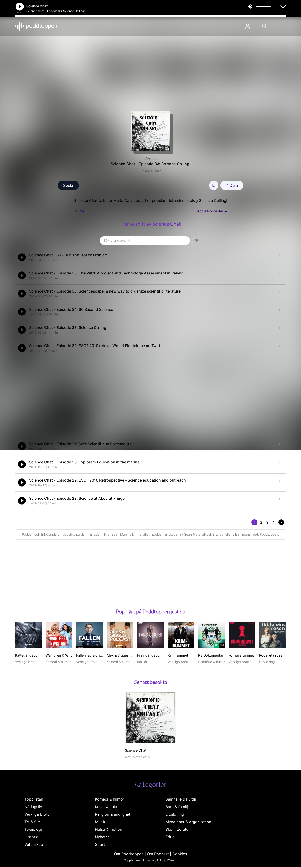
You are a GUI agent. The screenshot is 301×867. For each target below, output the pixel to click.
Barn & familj (177, 806)
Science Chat (150, 171)
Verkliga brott (36, 814)
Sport (100, 844)
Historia (31, 836)
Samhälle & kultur (181, 799)
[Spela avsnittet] (22, 257)
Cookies (179, 853)
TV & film (32, 821)
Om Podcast (158, 853)
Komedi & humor (109, 799)
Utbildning (175, 814)
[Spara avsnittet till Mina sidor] (213, 185)
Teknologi (33, 829)
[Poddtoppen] (36, 26)
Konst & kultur (107, 806)
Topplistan (33, 799)
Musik (100, 821)
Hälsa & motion (108, 829)
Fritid (170, 836)
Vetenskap (33, 844)
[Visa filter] (196, 240)
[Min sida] (247, 26)
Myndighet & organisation (188, 821)
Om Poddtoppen (128, 853)
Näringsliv (33, 806)
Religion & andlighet (112, 814)
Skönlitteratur (178, 829)
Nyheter (102, 836)
